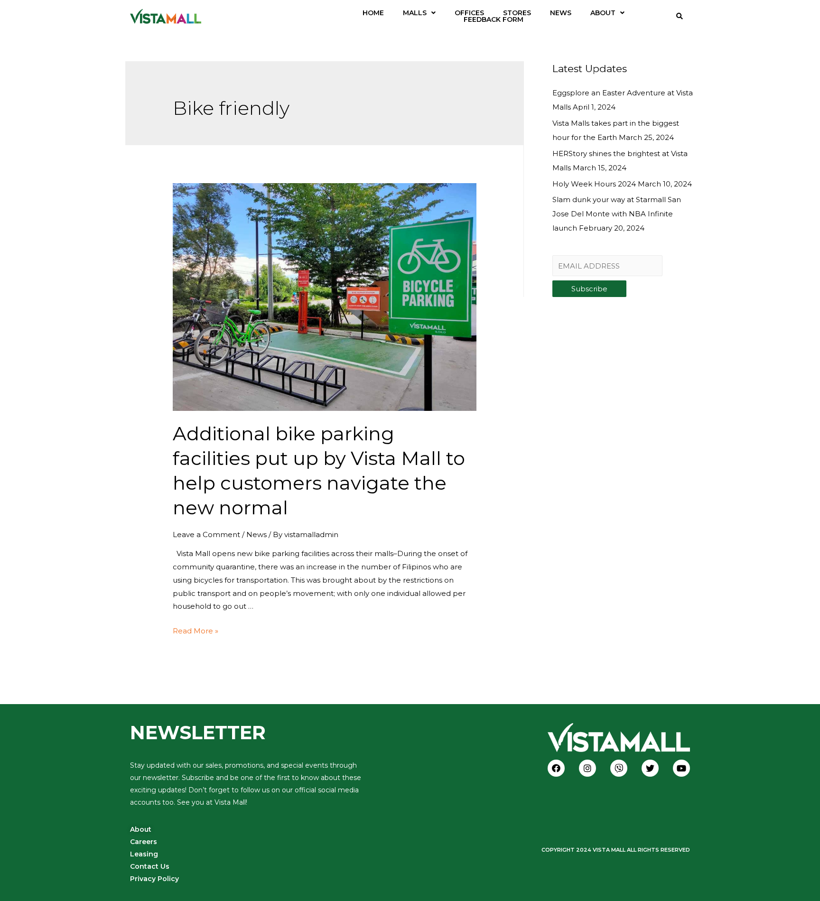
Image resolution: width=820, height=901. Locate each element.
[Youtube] (681, 768)
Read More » (195, 630)
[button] (419, 12)
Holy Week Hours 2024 (594, 183)
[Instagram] (587, 768)
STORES (517, 12)
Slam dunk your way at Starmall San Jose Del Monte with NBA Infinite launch (616, 213)
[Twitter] (650, 768)
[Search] (679, 16)
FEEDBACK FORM (493, 19)
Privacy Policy (154, 878)
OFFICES (469, 12)
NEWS (560, 12)
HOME (373, 12)
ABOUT (602, 12)
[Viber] (618, 768)
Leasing (144, 854)
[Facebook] (556, 768)
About (140, 829)
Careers (143, 841)
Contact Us (149, 866)
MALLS (415, 12)
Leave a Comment (206, 534)
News (256, 534)
